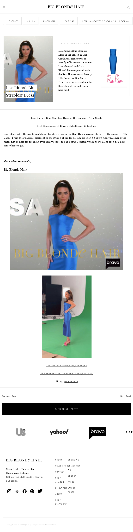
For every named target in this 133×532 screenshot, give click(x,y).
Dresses (13, 21)
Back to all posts (66, 408)
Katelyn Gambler (37, 525)
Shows (59, 460)
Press (71, 482)
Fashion (30, 21)
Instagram (49, 21)
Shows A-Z (73, 460)
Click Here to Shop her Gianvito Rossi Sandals (66, 373)
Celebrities (61, 466)
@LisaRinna (71, 381)
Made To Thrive (50, 525)
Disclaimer (61, 488)
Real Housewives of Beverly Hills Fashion (106, 21)
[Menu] (4, 7)
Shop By (72, 476)
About (58, 494)
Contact (60, 472)
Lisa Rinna (68, 21)
